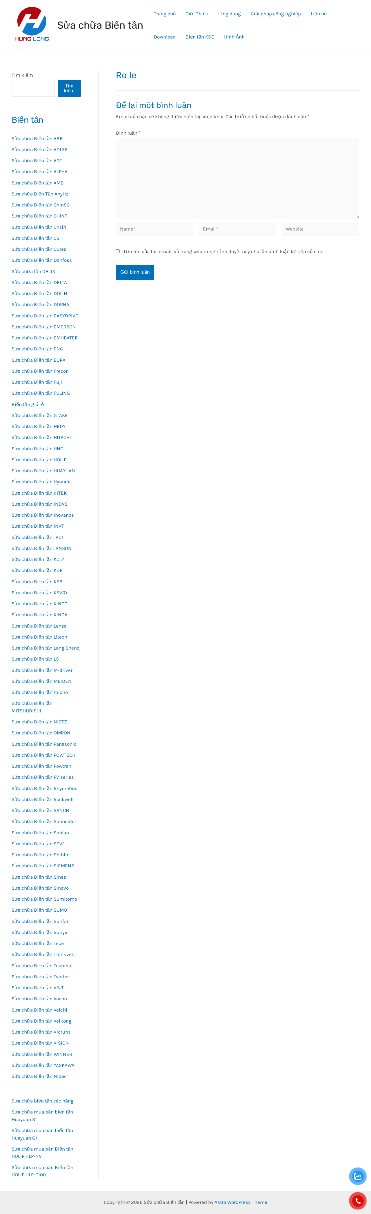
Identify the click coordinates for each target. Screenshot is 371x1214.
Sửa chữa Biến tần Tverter (40, 976)
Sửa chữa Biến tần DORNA (40, 304)
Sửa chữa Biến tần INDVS (40, 504)
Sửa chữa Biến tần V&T (38, 987)
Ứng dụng (229, 14)
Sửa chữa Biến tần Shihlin (41, 855)
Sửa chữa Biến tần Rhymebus (44, 788)
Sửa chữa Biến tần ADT (37, 160)
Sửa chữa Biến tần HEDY (39, 426)
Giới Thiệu (197, 14)
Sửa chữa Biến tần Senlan (40, 832)
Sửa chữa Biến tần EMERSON (44, 327)
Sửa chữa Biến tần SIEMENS (43, 866)
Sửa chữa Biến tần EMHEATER (45, 338)
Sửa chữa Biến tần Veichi (39, 1010)
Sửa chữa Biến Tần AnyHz (40, 194)
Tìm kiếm (22, 75)
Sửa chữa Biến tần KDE (37, 570)
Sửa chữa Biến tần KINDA (40, 614)
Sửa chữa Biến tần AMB (38, 183)
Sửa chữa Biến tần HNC (37, 448)
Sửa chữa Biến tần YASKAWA (43, 1065)
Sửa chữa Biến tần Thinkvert (43, 954)
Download (165, 37)
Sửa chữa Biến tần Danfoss (42, 260)
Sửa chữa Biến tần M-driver (42, 670)
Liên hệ (319, 14)
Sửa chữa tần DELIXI (34, 271)
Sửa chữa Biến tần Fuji (37, 382)
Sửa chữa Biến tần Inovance (43, 515)
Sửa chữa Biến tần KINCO (40, 603)
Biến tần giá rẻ (28, 404)
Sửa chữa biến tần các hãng (43, 1101)
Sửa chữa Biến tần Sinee (39, 877)
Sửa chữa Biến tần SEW (38, 843)
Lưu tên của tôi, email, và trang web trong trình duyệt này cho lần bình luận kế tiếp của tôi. (223, 251)
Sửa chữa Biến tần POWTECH (43, 755)
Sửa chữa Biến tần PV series (43, 777)
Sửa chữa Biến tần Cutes (39, 249)
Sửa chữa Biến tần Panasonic (44, 744)
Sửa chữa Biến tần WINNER (42, 1054)
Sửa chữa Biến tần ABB (37, 138)
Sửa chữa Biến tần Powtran (41, 766)
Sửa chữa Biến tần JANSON (42, 548)
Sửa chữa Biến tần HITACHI (41, 437)
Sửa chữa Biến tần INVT (38, 526)
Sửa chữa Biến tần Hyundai (42, 481)
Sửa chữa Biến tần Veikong (42, 1021)
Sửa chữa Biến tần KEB (37, 581)
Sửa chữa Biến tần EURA (39, 360)
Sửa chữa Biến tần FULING (41, 393)
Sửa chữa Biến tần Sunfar (40, 921)
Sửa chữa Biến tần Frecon (40, 371)
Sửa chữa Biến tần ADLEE (40, 149)
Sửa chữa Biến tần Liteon (39, 637)
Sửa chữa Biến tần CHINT (39, 216)
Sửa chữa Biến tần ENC (37, 349)
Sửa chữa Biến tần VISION (40, 1043)
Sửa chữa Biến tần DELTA (39, 282)
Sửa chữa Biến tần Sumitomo (44, 899)
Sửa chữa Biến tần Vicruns (41, 1032)
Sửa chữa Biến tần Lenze (39, 626)
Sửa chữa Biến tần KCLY (38, 559)
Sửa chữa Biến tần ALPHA (40, 171)
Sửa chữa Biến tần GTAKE (40, 415)
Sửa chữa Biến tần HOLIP (39, 459)
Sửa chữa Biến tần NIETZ (39, 722)
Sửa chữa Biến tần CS (35, 238)
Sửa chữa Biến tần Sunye (39, 932)
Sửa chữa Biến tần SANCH (40, 810)
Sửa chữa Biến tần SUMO (39, 910)
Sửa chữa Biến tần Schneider (44, 821)
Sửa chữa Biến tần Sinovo (40, 888)
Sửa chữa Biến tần (100, 25)
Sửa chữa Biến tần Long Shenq (46, 648)
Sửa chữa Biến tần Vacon (39, 998)
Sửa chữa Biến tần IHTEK (39, 493)
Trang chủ (165, 14)
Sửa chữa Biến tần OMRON (41, 733)
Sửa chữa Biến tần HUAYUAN (43, 470)
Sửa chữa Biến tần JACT (38, 537)
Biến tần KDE (200, 37)
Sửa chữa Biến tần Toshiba (41, 965)
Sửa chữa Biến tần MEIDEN (42, 681)
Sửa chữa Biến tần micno (40, 692)
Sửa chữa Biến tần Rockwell (43, 799)
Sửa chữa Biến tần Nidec (39, 1076)
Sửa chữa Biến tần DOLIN (39, 293)
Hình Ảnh (234, 37)
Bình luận (128, 133)
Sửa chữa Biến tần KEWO (39, 592)
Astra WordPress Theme (240, 1202)
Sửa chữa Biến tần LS (35, 659)
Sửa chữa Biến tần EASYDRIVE (45, 316)
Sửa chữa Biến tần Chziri (39, 227)
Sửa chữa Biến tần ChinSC (41, 205)
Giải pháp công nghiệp (276, 14)
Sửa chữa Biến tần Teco (38, 943)
